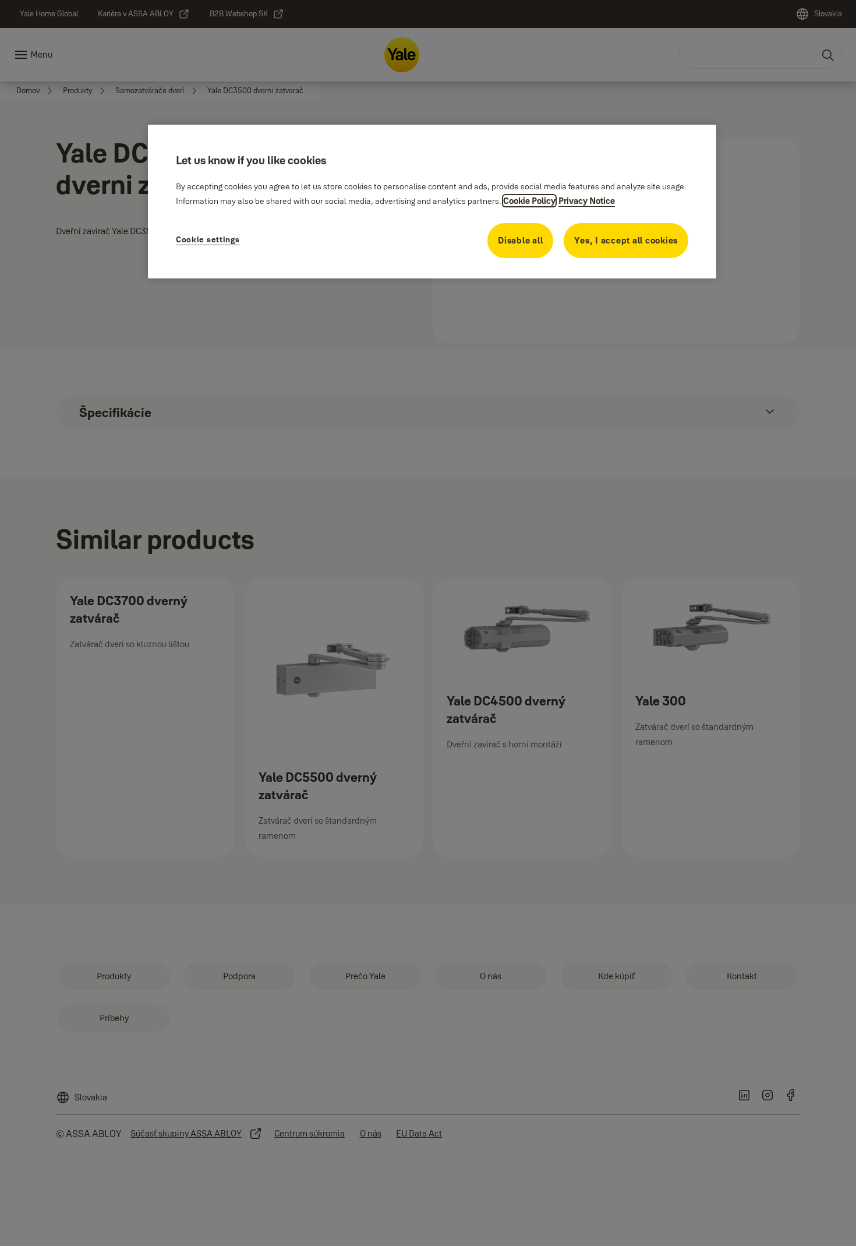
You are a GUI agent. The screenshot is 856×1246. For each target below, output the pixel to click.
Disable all (520, 240)
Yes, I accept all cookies (626, 240)
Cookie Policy (529, 200)
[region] (432, 201)
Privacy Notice (586, 200)
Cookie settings (208, 239)
